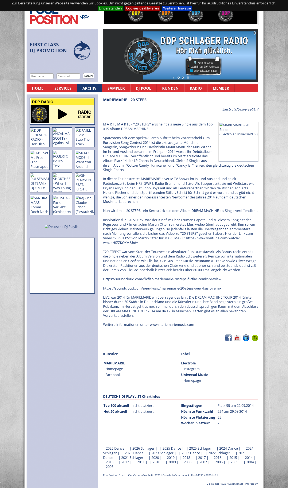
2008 (187, 462)
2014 (249, 457)
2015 (233, 457)
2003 (109, 466)
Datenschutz (235, 483)
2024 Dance (228, 448)
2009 (172, 462)
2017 (202, 457)
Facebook (113, 374)
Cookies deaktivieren (142, 8)
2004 (250, 462)
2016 (217, 457)
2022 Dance (191, 453)
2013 (109, 462)
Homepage (114, 369)
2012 (125, 462)
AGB (223, 483)
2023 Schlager (162, 453)
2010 (156, 462)
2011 (141, 462)
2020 (155, 457)
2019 (171, 457)
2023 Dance (134, 453)
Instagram (191, 369)
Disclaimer (213, 483)
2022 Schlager (219, 453)
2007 (203, 462)
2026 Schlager (143, 448)
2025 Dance (172, 448)
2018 (186, 457)
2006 (219, 462)
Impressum (251, 483)
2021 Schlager (132, 457)
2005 (234, 462)
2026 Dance (115, 448)
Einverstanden (110, 8)
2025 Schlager (200, 448)
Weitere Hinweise (177, 8)
